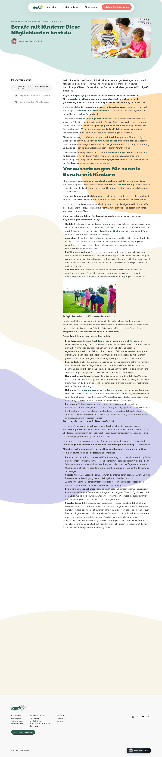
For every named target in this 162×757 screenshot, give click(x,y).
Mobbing (103, 464)
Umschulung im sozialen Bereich (95, 181)
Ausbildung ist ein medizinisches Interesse (115, 341)
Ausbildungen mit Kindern (123, 137)
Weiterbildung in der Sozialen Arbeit (127, 152)
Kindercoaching (125, 184)
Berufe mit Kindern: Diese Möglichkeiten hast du (45, 21)
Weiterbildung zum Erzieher (94, 118)
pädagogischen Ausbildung (110, 125)
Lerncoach (87, 404)
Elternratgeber (16, 21)
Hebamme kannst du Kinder (95, 390)
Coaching (25, 21)
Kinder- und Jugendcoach (104, 140)
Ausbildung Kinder (110, 231)
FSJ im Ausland (88, 129)
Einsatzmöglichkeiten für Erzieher (81, 429)
